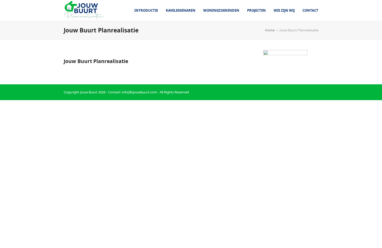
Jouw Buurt (88, 92)
